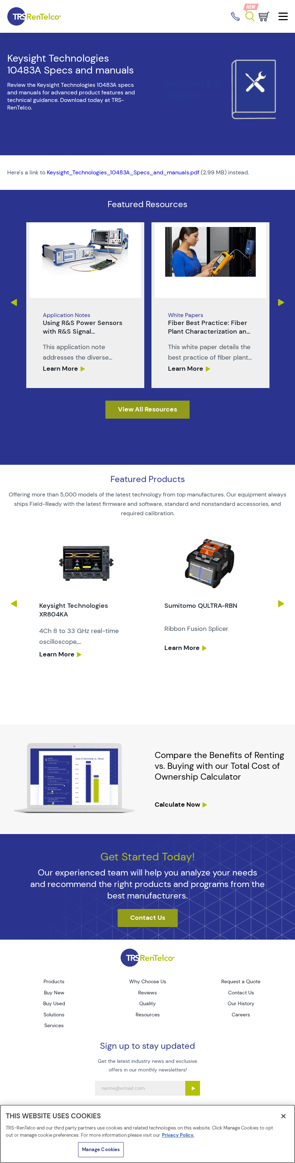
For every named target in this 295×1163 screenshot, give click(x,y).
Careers (241, 1014)
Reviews (147, 992)
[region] (147, 1134)
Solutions (54, 1014)
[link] (85, 305)
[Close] (283, 1116)
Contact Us (241, 992)
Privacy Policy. (178, 1135)
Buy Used (54, 1003)
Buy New (54, 992)
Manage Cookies (101, 1149)
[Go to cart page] (264, 16)
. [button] (85, 305)
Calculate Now (177, 804)
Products (54, 981)
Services (54, 1025)
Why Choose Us (147, 981)
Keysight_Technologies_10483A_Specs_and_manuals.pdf (123, 172)
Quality (147, 1003)
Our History (241, 1003)
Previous (13, 302)
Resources (148, 1014)
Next (281, 302)
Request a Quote (240, 981)
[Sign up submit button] (192, 1088)
